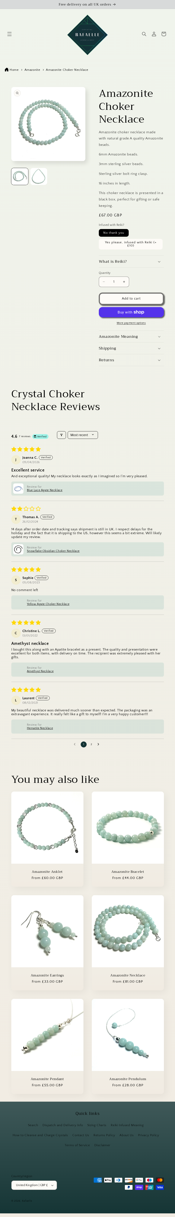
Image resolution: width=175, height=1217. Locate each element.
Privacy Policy (148, 1135)
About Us (127, 1135)
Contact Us (80, 1135)
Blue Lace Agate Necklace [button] (45, 490)
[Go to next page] (99, 744)
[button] (9, 34)
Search (33, 1125)
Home (14, 70)
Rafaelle (27, 1201)
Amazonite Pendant (47, 1079)
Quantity (105, 273)
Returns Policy (104, 1135)
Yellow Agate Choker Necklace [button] (48, 604)
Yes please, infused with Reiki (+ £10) (130, 244)
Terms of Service (77, 1145)
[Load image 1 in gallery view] (19, 176)
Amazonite (32, 70)
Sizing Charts (96, 1125)
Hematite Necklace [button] (40, 728)
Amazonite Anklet (47, 871)
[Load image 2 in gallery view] (38, 176)
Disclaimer (102, 1145)
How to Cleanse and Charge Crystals (40, 1135)
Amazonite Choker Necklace (67, 70)
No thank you (113, 233)
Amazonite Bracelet (127, 871)
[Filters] (61, 435)
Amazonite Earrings (47, 975)
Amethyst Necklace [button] (40, 671)
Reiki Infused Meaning (127, 1125)
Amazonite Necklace (127, 975)
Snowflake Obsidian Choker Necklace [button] (53, 551)
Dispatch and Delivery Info (62, 1125)
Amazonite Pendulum (127, 1079)
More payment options (131, 322)
